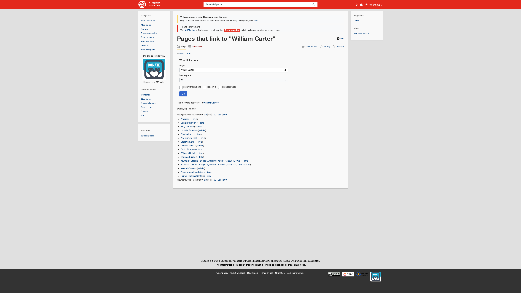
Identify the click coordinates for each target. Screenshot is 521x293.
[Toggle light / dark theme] (356, 5)
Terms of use (266, 273)
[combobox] (233, 70)
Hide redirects (229, 87)
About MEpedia (237, 273)
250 (219, 115)
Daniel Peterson (188, 123)
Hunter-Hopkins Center (192, 176)
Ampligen (185, 119)
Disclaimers (252, 273)
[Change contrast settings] (361, 5)
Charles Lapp (187, 134)
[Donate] (154, 67)
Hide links (211, 87)
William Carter (185, 53)
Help (341, 38)
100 (214, 115)
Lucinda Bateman (189, 130)
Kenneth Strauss (189, 168)
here (256, 20)
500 (225, 115)
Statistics (280, 273)
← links (193, 119)
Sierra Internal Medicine (192, 172)
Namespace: (185, 75)
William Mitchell (188, 153)
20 (205, 115)
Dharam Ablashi (188, 145)
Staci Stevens (187, 142)
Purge (356, 20)
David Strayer (187, 149)
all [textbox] (182, 80)
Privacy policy (221, 273)
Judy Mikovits (187, 126)
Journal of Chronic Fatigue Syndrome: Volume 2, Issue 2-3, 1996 (211, 164)
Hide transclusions (192, 87)
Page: (182, 65)
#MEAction (190, 30)
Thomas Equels (188, 157)
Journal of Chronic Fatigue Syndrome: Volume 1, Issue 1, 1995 (210, 161)
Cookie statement (295, 273)
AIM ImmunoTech (189, 138)
